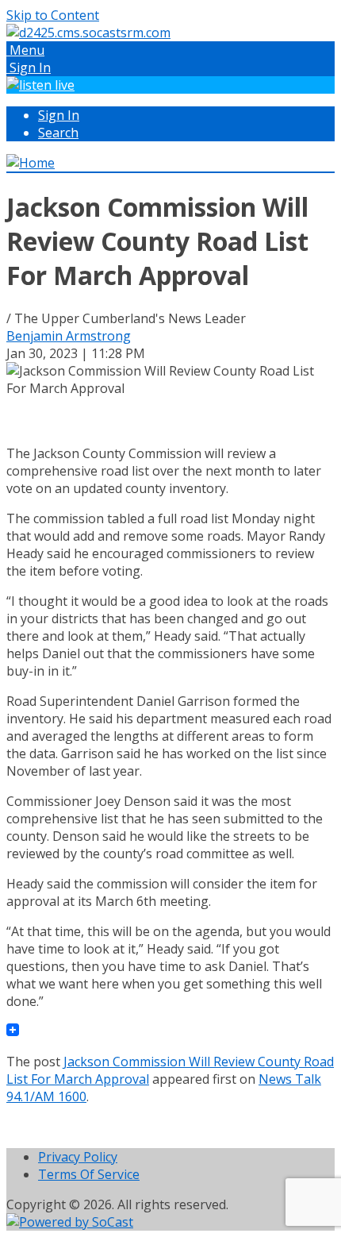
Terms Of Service (89, 1174)
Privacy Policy (77, 1157)
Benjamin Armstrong (68, 336)
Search (58, 132)
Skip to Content (52, 15)
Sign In (58, 115)
